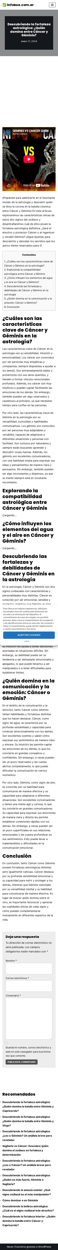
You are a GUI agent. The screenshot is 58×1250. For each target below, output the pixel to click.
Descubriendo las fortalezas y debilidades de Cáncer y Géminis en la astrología (26, 290)
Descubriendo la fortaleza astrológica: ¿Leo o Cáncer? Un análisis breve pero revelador (26, 1165)
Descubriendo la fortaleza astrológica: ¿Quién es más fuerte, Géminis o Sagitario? (26, 1180)
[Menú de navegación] (52, 4)
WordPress (44, 1246)
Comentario (13, 995)
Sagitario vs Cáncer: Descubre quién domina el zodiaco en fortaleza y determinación (25, 1150)
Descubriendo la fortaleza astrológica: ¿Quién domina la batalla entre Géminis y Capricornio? (28, 1106)
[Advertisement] (29, 87)
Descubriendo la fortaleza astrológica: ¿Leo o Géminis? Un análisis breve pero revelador (27, 1136)
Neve (10, 1246)
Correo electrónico (17, 978)
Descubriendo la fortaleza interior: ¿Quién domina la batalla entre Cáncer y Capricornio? (28, 1221)
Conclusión (12, 306)
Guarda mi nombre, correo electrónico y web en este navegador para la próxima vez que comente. (28, 1051)
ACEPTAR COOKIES (29, 635)
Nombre (11, 960)
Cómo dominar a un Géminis (20, 1200)
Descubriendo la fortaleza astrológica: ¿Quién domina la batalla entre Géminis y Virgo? (28, 1121)
